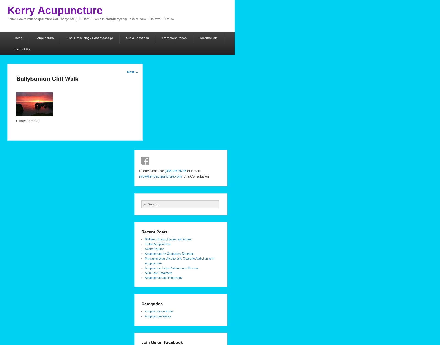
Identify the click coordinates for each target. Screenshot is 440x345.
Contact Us (22, 49)
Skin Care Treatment (158, 273)
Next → (132, 72)
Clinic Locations (137, 38)
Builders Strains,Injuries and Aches (168, 239)
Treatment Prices (174, 38)
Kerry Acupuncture (55, 10)
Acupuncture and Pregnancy (163, 277)
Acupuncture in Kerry (159, 311)
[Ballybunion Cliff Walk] (34, 115)
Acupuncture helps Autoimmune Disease (172, 268)
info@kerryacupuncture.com (160, 176)
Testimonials (208, 38)
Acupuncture (45, 38)
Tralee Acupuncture (157, 244)
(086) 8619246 (176, 171)
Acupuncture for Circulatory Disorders (170, 253)
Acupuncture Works (158, 316)
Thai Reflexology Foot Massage (90, 38)
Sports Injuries (154, 249)
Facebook (145, 161)
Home (18, 38)
